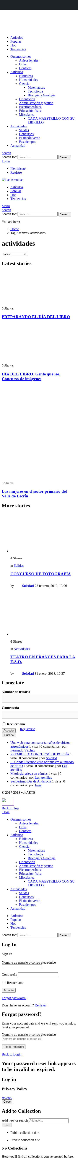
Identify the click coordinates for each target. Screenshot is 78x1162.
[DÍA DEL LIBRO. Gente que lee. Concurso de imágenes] (39, 341)
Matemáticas (36, 87)
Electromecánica (30, 107)
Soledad (51, 758)
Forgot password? (14, 998)
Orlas (22, 64)
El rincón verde (29, 138)
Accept (6, 1097)
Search (64, 157)
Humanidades (28, 80)
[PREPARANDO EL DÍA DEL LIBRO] (39, 287)
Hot (13, 45)
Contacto (25, 68)
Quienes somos (20, 56)
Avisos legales (29, 60)
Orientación (27, 99)
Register (40, 1005)
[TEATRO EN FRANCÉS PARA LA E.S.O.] (43, 613)
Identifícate (18, 168)
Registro (16, 172)
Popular (15, 41)
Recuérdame (16, 724)
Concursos (26, 134)
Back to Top (10, 808)
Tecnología (35, 91)
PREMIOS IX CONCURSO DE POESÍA (39, 754)
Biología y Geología (41, 95)
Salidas (24, 130)
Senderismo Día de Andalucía (30, 781)
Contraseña (10, 708)
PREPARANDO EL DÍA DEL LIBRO (36, 317)
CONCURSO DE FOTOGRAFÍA (40, 574)
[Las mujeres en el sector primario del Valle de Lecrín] (39, 431)
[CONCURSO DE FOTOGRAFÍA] (43, 533)
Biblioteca (26, 76)
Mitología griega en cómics (28, 773)
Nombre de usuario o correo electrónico (29, 962)
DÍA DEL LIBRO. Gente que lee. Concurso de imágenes (31, 376)
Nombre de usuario (16, 692)
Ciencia (24, 83)
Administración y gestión (36, 103)
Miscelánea (26, 114)
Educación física (30, 111)
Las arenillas (43, 777)
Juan (38, 785)
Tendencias (18, 49)
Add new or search (15, 1120)
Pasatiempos (27, 142)
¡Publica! (9, 735)
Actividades (18, 126)
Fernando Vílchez (22, 750)
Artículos (16, 37)
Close (6, 812)
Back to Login (11, 1054)
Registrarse (27, 729)
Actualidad (17, 145)
